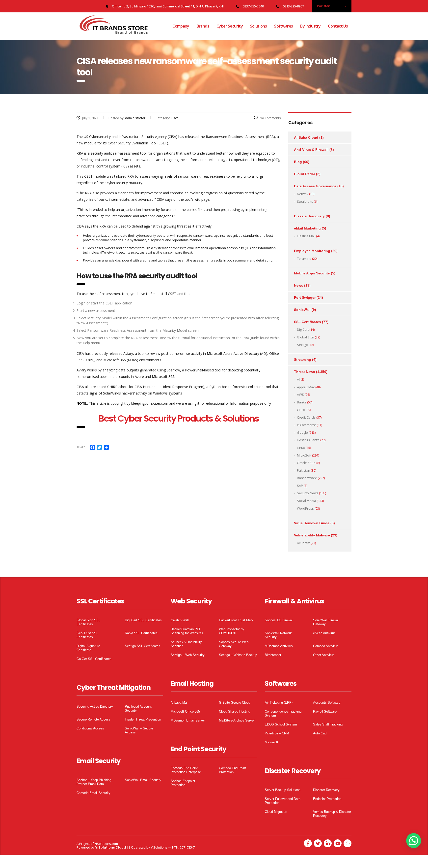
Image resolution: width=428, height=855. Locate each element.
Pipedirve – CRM (277, 733)
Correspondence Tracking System (283, 713)
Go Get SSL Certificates (94, 659)
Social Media (306, 500)
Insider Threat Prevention (143, 719)
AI (298, 379)
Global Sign (305, 337)
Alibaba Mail (179, 702)
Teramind (304, 258)
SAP (300, 485)
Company (180, 26)
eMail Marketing (307, 228)
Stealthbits (305, 201)
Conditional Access (90, 728)
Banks (301, 402)
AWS (300, 394)
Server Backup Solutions (282, 790)
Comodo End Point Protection (232, 770)
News (298, 285)
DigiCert (303, 329)
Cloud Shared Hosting (234, 711)
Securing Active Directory (95, 706)
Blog (298, 162)
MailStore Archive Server (237, 720)
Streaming (302, 360)
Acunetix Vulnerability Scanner (186, 644)
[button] (413, 840)
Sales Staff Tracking (328, 724)
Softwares (283, 26)
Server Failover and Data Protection (282, 801)
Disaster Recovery (309, 216)
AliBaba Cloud (306, 137)
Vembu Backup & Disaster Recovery (332, 814)
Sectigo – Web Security (188, 655)
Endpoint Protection (327, 799)
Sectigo (302, 344)
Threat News (304, 372)
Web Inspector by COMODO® (231, 631)
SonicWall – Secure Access (139, 730)
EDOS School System (281, 724)
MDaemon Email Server (188, 720)
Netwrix (302, 194)
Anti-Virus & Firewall (311, 150)
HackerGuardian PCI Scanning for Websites (187, 631)
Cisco (301, 409)
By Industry (310, 26)
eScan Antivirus (324, 633)
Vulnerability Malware (312, 535)
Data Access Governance (315, 186)
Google (302, 432)
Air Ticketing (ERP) (279, 702)
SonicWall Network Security (278, 635)
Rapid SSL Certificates (141, 633)
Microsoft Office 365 (185, 711)
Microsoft (271, 742)
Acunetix (303, 543)
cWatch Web (180, 620)
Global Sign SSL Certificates (88, 622)
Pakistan (303, 470)
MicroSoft (304, 455)
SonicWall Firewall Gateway (326, 622)
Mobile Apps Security (312, 273)
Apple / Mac (306, 387)
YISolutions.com (106, 843)
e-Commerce (306, 425)
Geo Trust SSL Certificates (87, 635)
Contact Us (338, 26)
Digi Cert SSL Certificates (143, 620)
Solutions (258, 26)
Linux (301, 447)
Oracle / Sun (306, 462)
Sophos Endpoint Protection (183, 783)
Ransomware (307, 478)
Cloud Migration (276, 812)
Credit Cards (306, 417)
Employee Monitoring (312, 251)
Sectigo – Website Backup (238, 655)
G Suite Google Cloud (234, 702)
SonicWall (302, 310)
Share (81, 447)
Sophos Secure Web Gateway (233, 644)
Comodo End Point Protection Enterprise (186, 770)
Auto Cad (319, 733)
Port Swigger (305, 297)
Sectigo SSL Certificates (142, 646)
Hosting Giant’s (308, 440)
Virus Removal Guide (311, 523)
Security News (307, 493)
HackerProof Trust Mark (236, 620)
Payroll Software (325, 711)
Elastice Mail (306, 236)
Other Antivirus (323, 655)
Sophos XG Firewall (279, 620)
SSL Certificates (307, 322)
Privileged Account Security (138, 708)
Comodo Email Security (93, 793)
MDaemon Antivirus (279, 646)
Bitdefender (273, 655)
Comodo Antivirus (325, 646)
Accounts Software (326, 702)
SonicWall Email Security (143, 780)
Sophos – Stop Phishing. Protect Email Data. (94, 782)
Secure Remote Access (93, 719)
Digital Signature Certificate (88, 648)
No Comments (270, 118)
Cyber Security (229, 26)
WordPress (305, 508)
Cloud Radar (304, 174)
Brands (203, 26)
